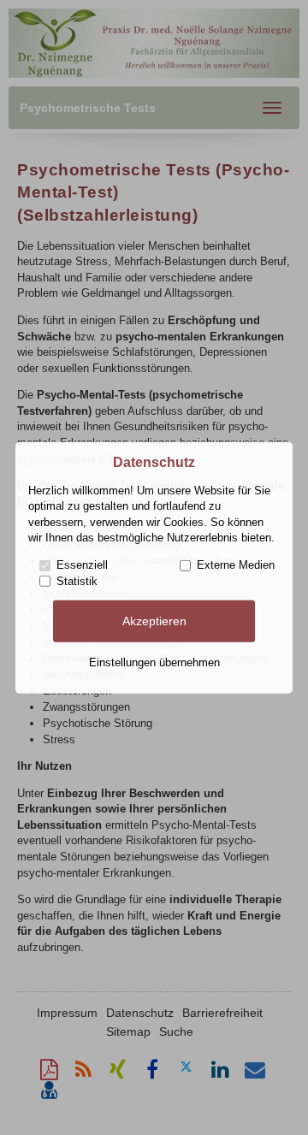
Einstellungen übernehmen (154, 662)
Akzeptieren (154, 621)
